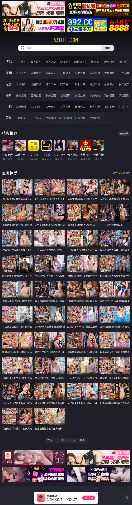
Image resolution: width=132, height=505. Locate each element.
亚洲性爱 (21, 84)
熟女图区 (109, 95)
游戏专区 (65, 62)
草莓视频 (51, 118)
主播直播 (109, 73)
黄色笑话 (109, 107)
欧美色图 (51, 95)
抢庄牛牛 (124, 62)
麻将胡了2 (80, 62)
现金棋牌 (109, 62)
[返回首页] (126, 498)
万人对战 (51, 62)
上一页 (60, 440)
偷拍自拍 (36, 84)
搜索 (107, 48)
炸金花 (95, 62)
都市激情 (21, 107)
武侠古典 (65, 107)
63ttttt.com (65, 40)
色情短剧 (95, 118)
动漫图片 (65, 95)
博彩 (8, 62)
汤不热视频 (65, 118)
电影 (8, 84)
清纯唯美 (95, 95)
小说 (8, 106)
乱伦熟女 (109, 84)
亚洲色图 (36, 95)
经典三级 (95, 84)
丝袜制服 (95, 73)
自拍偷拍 (36, 73)
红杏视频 (80, 118)
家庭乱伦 (36, 107)
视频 (8, 73)
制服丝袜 (80, 84)
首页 (49, 440)
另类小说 (95, 107)
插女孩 (21, 118)
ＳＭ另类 (124, 73)
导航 (8, 118)
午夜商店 (36, 118)
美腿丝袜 (80, 95)
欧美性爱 (65, 84)
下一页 (71, 440)
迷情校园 (80, 107)
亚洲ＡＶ (21, 73)
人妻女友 (51, 107)
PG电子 (21, 62)
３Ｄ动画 (65, 73)
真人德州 (36, 62)
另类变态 (124, 84)
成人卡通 (51, 84)
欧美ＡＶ (51, 73)
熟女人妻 (80, 73)
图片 (8, 95)
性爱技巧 (124, 107)
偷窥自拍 (21, 95)
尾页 (82, 440)
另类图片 (124, 95)
